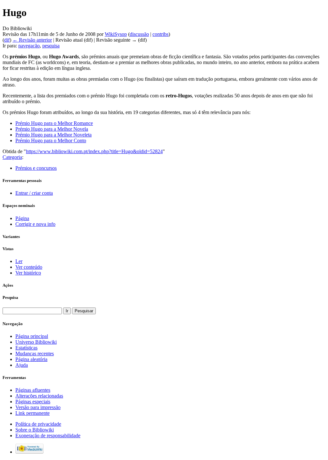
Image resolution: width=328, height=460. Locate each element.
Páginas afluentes (32, 390)
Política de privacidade (38, 424)
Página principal (31, 336)
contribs (160, 34)
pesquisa (51, 45)
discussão (139, 34)
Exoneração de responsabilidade (47, 435)
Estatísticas (26, 347)
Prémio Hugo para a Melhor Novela (51, 129)
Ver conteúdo (28, 267)
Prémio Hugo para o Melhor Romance (54, 123)
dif (7, 40)
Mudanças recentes (34, 353)
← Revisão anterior (32, 40)
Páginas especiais (32, 401)
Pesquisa (10, 297)
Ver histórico (28, 272)
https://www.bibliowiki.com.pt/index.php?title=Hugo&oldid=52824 (94, 151)
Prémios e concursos (36, 168)
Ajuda (21, 365)
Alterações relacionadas (39, 395)
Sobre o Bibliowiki (34, 429)
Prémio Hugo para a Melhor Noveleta (53, 134)
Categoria (12, 157)
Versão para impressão (38, 407)
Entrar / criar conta (34, 193)
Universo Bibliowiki (36, 342)
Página (22, 218)
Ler (18, 261)
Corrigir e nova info (35, 224)
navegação (29, 45)
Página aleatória (31, 359)
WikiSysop (116, 34)
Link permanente (32, 413)
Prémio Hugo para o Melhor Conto (50, 140)
